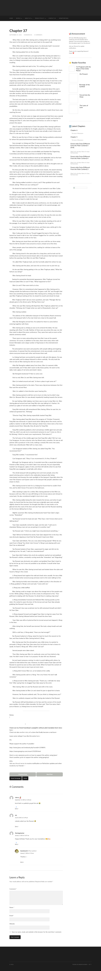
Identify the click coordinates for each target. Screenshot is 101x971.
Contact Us (52, 18)
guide (27, 755)
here (49, 722)
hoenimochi (28, 35)
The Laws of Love (84, 106)
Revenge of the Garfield (84, 85)
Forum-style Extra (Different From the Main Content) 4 (80, 157)
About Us (28, 18)
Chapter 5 (74, 137)
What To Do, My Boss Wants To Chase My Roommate (80, 152)
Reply (16, 808)
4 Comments (38, 35)
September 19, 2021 (15, 35)
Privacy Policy (39, 18)
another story (24, 732)
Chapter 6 (74, 130)
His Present (84, 74)
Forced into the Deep (85, 96)
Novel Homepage (15, 778)
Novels (18, 18)
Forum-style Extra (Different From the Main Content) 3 (80, 168)
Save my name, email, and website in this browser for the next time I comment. (36, 932)
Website (12, 924)
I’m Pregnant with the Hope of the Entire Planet (83, 68)
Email (11, 915)
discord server (20, 763)
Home (11, 18)
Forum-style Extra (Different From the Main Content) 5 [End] (80, 145)
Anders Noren (82, 964)
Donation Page (63, 18)
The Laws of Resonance (77, 133)
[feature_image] (71, 68)
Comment (13, 889)
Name (11, 907)
